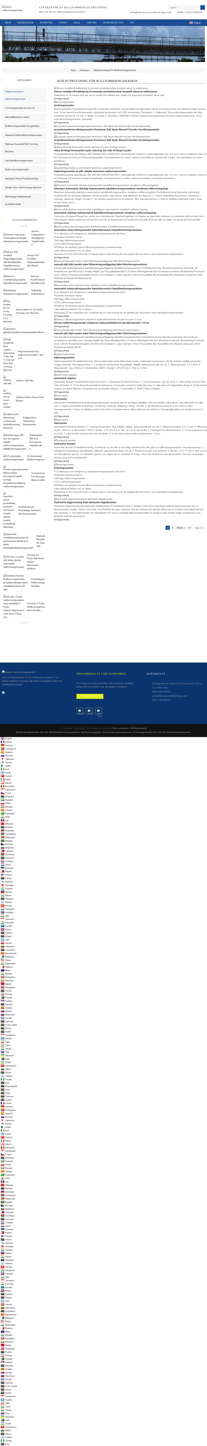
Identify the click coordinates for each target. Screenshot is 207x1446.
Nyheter (46, 22)
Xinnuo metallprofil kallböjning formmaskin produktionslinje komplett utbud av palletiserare (105, 91)
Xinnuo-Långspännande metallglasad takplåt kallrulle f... (39, 238)
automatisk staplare (65, 378)
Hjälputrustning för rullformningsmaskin (115, 70)
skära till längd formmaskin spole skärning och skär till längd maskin (92, 150)
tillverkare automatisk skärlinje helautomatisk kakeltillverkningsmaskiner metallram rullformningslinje (111, 188)
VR (132, 22)
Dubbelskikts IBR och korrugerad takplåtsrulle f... (35, 442)
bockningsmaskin (64, 105)
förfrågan (58, 98)
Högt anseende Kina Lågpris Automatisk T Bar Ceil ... (31, 355)
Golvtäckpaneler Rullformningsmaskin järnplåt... (41, 582)
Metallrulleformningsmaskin (64, 732)
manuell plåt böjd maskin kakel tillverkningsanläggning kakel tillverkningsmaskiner (100, 264)
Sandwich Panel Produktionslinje (21, 178)
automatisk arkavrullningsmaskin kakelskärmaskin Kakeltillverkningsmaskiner (98, 230)
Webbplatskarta (138, 728)
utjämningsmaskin (64, 357)
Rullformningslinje (91, 732)
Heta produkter (121, 728)
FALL (77, 22)
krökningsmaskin (63, 468)
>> (189, 527)
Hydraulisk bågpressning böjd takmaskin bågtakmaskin (85, 502)
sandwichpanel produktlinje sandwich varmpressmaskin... (29, 510)
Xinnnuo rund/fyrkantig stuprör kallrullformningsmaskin (42, 279)
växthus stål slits (24, 380)
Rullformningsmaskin (179, 732)
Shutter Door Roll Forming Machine (23, 187)
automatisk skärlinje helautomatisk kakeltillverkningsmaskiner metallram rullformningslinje (105, 212)
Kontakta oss (113, 22)
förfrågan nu (91, 696)
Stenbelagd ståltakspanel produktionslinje (18, 200)
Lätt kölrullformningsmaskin (19, 160)
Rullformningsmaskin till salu (32, 732)
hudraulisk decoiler (65, 443)
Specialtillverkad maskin (17, 117)
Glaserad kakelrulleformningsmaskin (23, 135)
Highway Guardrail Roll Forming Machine (21, 148)
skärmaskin (60, 399)
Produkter (25, 22)
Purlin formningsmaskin (17, 169)
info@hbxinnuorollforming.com (150, 12)
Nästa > (181, 527)
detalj (66, 98)
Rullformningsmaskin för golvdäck (22, 126)
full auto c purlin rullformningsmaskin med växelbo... (37, 607)
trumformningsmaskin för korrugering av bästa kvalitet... (42, 476)
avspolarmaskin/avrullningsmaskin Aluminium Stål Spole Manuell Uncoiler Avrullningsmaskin (106, 129)
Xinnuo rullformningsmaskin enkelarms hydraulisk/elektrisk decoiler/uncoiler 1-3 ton (101, 323)
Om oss (92, 22)
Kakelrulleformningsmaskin (117, 732)
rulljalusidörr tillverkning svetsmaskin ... (30, 421)
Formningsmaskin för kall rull (19, 108)
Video (63, 22)
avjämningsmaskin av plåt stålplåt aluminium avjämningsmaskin (90, 171)
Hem (8, 22)
